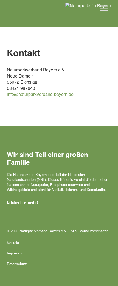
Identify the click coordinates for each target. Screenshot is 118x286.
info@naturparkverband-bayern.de (40, 94)
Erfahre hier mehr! (22, 202)
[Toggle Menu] (104, 8)
